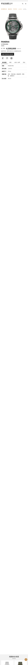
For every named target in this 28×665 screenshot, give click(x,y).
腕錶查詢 (10, 9)
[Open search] (22, 3)
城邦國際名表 (4, 9)
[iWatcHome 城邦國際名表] (7, 4)
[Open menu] (25, 3)
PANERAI (15, 9)
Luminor (20, 9)
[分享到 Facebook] (2, 58)
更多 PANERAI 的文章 (7, 54)
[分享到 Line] (11, 58)
